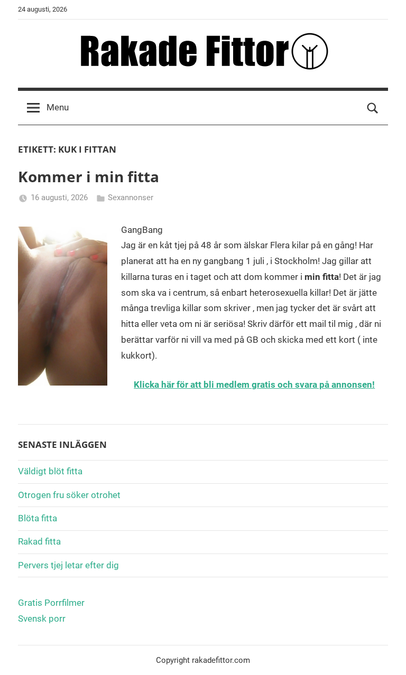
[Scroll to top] (386, 655)
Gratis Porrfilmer (51, 602)
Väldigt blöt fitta (50, 471)
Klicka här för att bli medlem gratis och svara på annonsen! (254, 384)
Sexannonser (130, 197)
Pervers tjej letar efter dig (68, 565)
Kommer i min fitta (88, 176)
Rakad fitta (39, 541)
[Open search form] (372, 108)
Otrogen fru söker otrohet (69, 495)
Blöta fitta (37, 518)
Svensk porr (42, 618)
